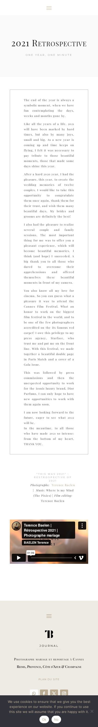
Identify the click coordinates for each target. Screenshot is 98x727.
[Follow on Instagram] (64, 694)
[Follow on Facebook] (44, 694)
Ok (44, 719)
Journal (49, 646)
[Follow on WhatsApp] (34, 694)
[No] (91, 711)
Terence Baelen (63, 485)
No (56, 719)
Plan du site (49, 679)
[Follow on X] (54, 694)
